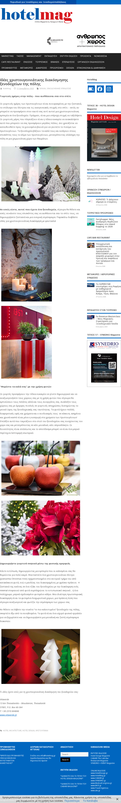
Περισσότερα (71, 800)
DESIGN (70, 67)
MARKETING (7, 56)
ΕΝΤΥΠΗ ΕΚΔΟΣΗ (68, 56)
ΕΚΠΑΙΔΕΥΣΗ (50, 56)
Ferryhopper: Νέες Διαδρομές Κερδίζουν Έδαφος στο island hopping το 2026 (107, 223)
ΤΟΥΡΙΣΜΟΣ (41, 61)
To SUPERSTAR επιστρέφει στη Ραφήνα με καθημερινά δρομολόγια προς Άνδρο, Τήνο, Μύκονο (108, 289)
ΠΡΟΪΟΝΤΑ (85, 56)
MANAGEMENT (34, 56)
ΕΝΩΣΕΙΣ (27, 61)
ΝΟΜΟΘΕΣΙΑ (100, 56)
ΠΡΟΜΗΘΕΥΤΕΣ (9, 67)
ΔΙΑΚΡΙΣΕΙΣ (41, 67)
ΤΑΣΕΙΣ (20, 56)
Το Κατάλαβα (90, 800)
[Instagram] (109, 89)
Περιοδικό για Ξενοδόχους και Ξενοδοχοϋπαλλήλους (38, 2)
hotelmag (7, 88)
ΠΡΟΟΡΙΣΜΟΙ (56, 67)
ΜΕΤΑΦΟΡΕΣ (26, 67)
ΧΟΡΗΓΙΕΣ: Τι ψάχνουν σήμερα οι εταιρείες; (107, 200)
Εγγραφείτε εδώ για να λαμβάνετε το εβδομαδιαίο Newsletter (102, 177)
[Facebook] (100, 89)
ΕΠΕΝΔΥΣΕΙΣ (68, 61)
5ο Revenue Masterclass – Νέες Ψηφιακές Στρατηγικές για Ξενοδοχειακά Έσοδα (108, 320)
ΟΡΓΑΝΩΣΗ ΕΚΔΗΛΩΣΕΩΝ (91, 61)
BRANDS (55, 61)
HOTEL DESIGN (28, 730)
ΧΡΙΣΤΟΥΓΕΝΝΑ (42, 730)
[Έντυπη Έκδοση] (91, 89)
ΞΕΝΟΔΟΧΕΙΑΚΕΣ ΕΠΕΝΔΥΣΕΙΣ (59, 88)
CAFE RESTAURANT (11, 61)
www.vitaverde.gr (8, 714)
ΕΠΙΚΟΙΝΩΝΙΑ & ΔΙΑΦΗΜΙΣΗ (91, 67)
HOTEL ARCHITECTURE (12, 730)
